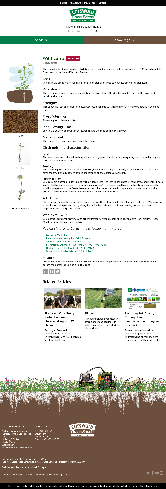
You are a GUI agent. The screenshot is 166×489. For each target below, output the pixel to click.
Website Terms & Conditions (15, 431)
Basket (63, 2)
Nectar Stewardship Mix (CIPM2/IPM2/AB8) (70, 248)
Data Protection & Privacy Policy (17, 447)
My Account (75, 2)
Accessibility (8, 444)
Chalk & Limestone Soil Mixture (63, 241)
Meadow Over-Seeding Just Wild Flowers (68, 238)
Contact (102, 2)
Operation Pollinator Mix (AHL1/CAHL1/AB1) (70, 251)
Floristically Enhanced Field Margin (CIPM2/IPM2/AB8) (76, 244)
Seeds (39, 40)
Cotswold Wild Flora (57, 235)
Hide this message (149, 485)
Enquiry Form (41, 433)
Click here (35, 485)
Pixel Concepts (39, 467)
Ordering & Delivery (11, 439)
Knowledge (122, 40)
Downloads (89, 2)
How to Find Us (41, 436)
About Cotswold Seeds (12, 474)
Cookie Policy (8, 442)
